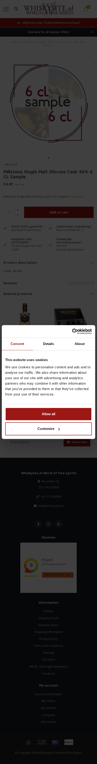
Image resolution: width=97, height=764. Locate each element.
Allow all (48, 414)
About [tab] (80, 344)
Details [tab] (48, 344)
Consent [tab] (17, 344)
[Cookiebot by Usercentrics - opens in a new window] (72, 331)
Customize (45, 429)
